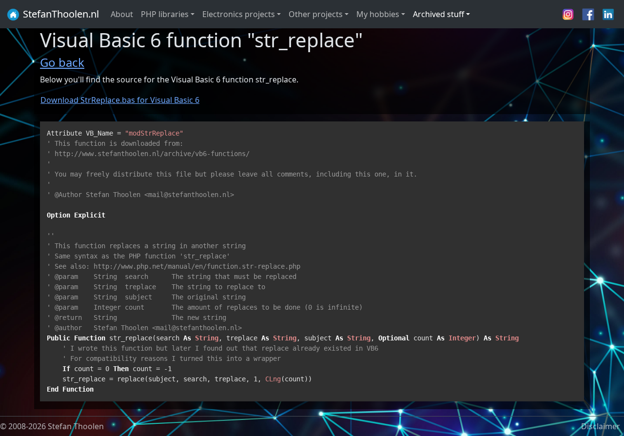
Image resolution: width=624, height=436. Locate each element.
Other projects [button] (316, 14)
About (122, 14)
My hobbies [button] (377, 14)
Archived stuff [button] (438, 14)
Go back (62, 62)
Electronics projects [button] (238, 14)
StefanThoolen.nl (59, 13)
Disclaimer (600, 426)
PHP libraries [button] (165, 14)
